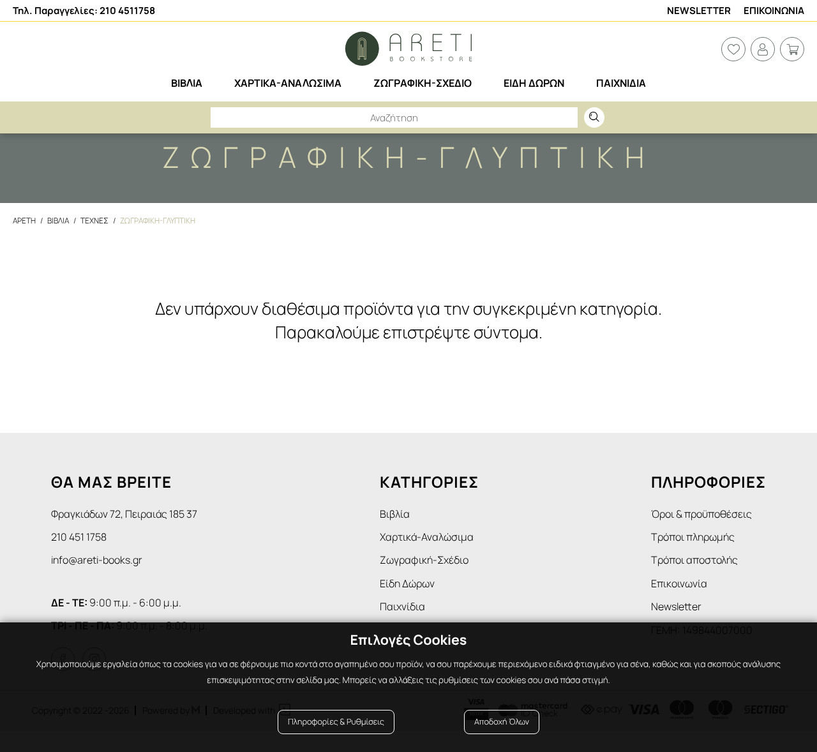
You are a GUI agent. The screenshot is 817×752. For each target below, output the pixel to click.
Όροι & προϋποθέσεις (701, 514)
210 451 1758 (79, 537)
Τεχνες (94, 220)
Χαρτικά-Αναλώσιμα (427, 537)
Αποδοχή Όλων (501, 721)
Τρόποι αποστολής (694, 560)
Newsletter (699, 10)
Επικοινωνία (679, 583)
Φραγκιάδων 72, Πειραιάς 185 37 (124, 514)
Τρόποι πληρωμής (693, 537)
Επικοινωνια (774, 10)
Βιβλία (395, 514)
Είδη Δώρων (407, 583)
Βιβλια (58, 220)
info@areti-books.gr (96, 560)
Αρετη (24, 220)
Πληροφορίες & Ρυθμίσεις (336, 721)
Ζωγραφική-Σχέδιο (424, 560)
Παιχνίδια (402, 606)
